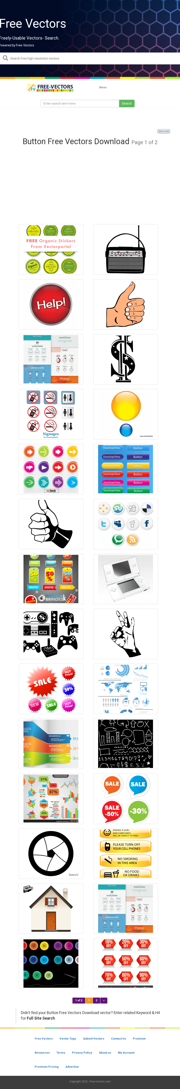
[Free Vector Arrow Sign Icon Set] (51, 469)
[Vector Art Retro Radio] (125, 249)
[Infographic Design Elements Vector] (125, 689)
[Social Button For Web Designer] (125, 524)
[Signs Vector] (125, 853)
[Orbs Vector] (125, 414)
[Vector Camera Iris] (51, 853)
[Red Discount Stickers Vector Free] (125, 963)
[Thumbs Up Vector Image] (125, 304)
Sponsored (163, 131)
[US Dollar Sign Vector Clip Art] (125, 359)
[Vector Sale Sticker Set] (125, 798)
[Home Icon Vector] (51, 908)
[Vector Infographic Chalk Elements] (125, 744)
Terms (60, 1052)
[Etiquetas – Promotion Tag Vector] (51, 579)
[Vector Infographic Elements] (51, 798)
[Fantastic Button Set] (125, 469)
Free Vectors (44, 1038)
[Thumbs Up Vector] (51, 524)
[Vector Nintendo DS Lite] (125, 579)
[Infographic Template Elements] (51, 359)
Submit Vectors (93, 1038)
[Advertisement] (90, 119)
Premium (139, 1038)
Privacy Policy (82, 1052)
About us (105, 1052)
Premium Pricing (47, 1066)
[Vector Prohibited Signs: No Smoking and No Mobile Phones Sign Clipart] (51, 414)
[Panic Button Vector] (51, 304)
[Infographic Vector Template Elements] (125, 908)
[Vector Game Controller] (51, 634)
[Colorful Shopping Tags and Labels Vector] (51, 689)
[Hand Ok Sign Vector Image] (125, 634)
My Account (126, 1052)
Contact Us (118, 1038)
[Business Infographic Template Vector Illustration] (51, 744)
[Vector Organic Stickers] (51, 249)
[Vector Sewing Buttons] (51, 963)
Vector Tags (67, 1038)
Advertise (72, 1066)
